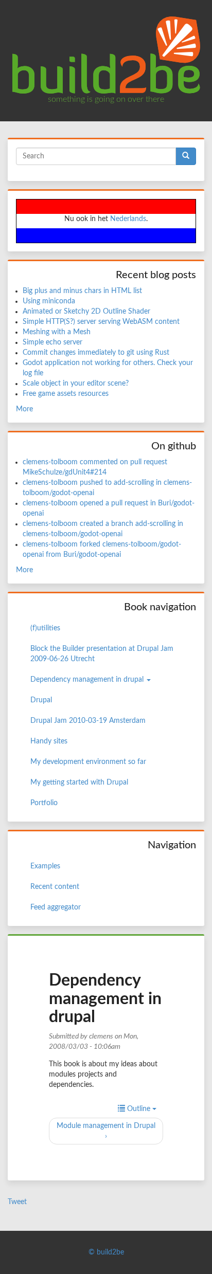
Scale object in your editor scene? (76, 383)
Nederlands (128, 219)
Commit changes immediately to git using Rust (96, 352)
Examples (45, 866)
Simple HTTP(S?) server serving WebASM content (101, 321)
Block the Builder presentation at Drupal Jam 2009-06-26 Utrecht (101, 654)
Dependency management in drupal (88, 679)
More (24, 409)
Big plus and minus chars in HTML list (82, 291)
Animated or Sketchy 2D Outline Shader (86, 311)
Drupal (41, 700)
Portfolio (44, 803)
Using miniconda (49, 301)
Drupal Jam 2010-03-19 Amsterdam (88, 720)
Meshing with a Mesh (57, 332)
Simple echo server (52, 342)
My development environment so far (88, 762)
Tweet (17, 1202)
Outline (138, 1109)
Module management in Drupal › (106, 1131)
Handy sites (48, 741)
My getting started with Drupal (79, 782)
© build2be (106, 1252)
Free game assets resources (66, 393)
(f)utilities (45, 628)
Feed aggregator (55, 907)
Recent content (54, 886)
